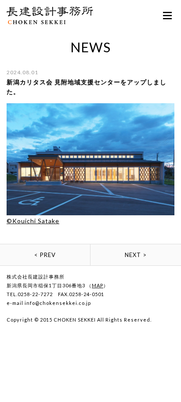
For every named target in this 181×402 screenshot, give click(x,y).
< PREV (45, 254)
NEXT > (136, 254)
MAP (97, 285)
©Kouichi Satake (33, 221)
